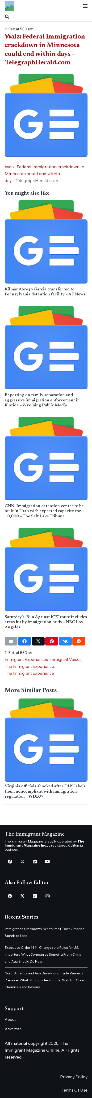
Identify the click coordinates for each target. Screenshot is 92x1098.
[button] (85, 6)
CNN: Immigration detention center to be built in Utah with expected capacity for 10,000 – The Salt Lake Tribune (44, 511)
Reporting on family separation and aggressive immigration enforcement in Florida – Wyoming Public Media (42, 400)
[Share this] (24, 641)
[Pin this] (51, 641)
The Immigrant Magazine (35, 834)
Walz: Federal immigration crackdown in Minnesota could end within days (44, 173)
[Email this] (11, 641)
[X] (22, 861)
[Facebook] (10, 861)
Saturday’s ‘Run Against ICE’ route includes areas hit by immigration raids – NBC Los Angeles (46, 622)
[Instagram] (47, 896)
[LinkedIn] (35, 861)
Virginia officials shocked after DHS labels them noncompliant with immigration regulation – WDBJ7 (45, 791)
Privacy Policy (74, 1076)
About (10, 1019)
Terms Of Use (74, 1090)
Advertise (13, 1028)
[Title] (9, 6)
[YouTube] (47, 861)
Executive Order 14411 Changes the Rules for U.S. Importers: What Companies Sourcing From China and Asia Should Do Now (43, 954)
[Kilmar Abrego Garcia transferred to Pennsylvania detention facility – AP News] (46, 242)
